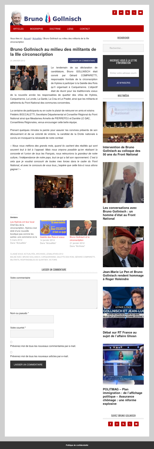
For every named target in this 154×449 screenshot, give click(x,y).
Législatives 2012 (54, 253)
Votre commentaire (20, 277)
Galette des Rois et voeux (52, 236)
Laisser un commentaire (82, 60)
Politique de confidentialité (77, 445)
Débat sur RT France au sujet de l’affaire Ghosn (120, 334)
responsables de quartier (34, 259)
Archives (40, 253)
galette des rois (65, 256)
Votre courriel (18, 327)
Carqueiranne (48, 256)
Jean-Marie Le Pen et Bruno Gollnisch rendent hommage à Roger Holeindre (123, 275)
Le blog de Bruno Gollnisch (49, 17)
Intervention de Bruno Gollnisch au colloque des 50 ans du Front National (121, 150)
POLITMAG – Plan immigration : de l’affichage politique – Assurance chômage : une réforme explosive (122, 396)
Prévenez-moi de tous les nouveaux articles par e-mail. (39, 356)
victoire (53, 259)
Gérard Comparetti (85, 256)
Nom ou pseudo (19, 313)
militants (14, 259)
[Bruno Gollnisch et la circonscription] (83, 228)
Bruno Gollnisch (31, 256)
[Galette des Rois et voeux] (53, 228)
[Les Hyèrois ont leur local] (25, 232)
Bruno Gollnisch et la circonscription (79, 238)
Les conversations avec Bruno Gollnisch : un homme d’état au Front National (120, 213)
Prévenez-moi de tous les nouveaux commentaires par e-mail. (43, 346)
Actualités (29, 253)
